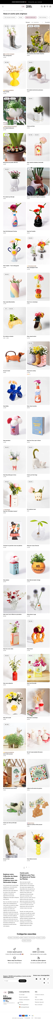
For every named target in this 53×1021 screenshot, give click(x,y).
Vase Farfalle (6, 91)
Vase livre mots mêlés (8, 648)
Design (20, 17)
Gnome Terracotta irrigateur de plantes (36, 196)
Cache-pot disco (31, 126)
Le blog (21, 1002)
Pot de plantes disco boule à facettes (35, 53)
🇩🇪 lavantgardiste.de (24, 1007)
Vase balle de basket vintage (33, 580)
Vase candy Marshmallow (9, 302)
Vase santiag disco (7, 55)
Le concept (21, 994)
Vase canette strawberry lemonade (35, 162)
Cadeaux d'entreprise (24, 999)
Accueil (4, 10)
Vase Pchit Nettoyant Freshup (10, 231)
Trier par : (28, 22)
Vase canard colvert (31, 336)
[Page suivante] (29, 867)
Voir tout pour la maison (10, 17)
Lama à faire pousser (8, 753)
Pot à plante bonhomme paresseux (35, 90)
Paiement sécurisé (39, 1002)
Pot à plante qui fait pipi (8, 196)
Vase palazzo (6, 580)
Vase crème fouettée (32, 406)
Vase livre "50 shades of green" (10, 511)
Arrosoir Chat (6, 859)
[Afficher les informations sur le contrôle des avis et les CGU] (18, 1002)
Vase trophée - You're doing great (11, 265)
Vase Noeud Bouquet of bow (9, 474)
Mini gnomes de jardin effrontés (10, 162)
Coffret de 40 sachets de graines (34, 788)
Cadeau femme (27, 940)
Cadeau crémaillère (13, 937)
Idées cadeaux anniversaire (28, 937)
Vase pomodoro (6, 440)
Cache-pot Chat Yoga (32, 474)
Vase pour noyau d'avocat (33, 545)
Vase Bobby (6, 406)
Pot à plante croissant (8, 336)
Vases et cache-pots (30, 17)
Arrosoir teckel (6, 370)
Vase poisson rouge (31, 614)
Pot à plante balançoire (8, 128)
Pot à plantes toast (31, 509)
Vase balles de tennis (32, 859)
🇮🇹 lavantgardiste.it (23, 1004)
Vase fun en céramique (32, 302)
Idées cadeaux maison (9, 10)
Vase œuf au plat (7, 717)
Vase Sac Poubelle (31, 231)
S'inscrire (22, 980)
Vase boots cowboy (31, 370)
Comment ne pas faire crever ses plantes (12, 545)
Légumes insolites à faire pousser (34, 824)
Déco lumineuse (42, 17)
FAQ (36, 997)
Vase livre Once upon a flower (34, 440)
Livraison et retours (39, 994)
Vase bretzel (30, 648)
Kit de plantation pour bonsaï (10, 788)
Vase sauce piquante (8, 683)
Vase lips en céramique (32, 717)
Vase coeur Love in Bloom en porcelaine (12, 614)
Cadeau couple (41, 937)
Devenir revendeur (23, 997)
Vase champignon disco (32, 267)
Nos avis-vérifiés (39, 999)
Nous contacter (38, 1004)
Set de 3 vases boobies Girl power (35, 752)
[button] (3, 6)
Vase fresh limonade (31, 683)
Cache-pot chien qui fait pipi (9, 822)
